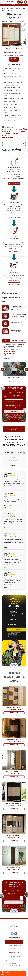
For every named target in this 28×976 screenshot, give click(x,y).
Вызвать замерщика (14, 217)
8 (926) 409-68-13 (15, 176)
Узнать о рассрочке (14, 251)
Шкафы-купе (14, 8)
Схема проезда (14, 952)
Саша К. (10, 513)
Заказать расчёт (14, 59)
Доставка (15, 340)
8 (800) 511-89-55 (15, 171)
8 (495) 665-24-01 (14, 174)
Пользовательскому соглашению (13, 417)
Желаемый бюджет (15, 405)
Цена (5, 340)
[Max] (15, 665)
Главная (5, 8)
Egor (9, 572)
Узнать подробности (23, 129)
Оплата (21, 340)
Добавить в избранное (14, 956)
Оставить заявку (14, 183)
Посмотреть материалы (14, 429)
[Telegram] (12, 665)
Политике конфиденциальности (13, 416)
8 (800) (14, 938)
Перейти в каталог (14, 284)
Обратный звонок (14, 942)
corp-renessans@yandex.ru (14, 945)
